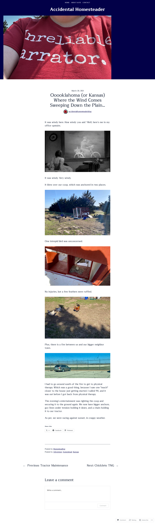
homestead (67, 452)
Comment (103, 506)
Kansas (76, 452)
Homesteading (59, 449)
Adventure (57, 452)
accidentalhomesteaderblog (80, 112)
